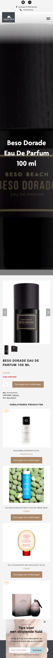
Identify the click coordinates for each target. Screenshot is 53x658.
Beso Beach (11, 398)
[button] (48, 18)
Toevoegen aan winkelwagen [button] (26, 460)
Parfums (15, 395)
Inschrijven (37, 650)
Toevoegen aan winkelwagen (28, 384)
